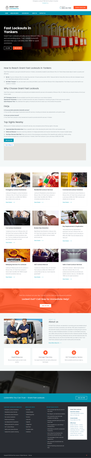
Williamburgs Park (30, 414)
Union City (28, 419)
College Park (29, 424)
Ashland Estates (29, 412)
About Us (34, 13)
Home (6, 13)
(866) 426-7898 (66, 8)
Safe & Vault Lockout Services (11, 429)
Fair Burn (28, 417)
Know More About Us (54, 343)
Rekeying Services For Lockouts (12, 424)
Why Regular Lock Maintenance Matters (56, 413)
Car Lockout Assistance (10, 417)
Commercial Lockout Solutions (11, 414)
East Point (28, 427)
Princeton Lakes (29, 429)
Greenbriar (28, 431)
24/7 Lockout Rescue (9, 427)
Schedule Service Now (80, 7)
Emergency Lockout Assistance (11, 409)
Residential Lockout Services (11, 412)
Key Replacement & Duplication (11, 422)
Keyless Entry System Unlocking (12, 431)
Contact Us (45, 3)
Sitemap (30, 455)
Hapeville (28, 422)
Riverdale (28, 409)
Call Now (7, 48)
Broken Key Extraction (10, 419)
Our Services (25, 13)
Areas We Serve (14, 13)
